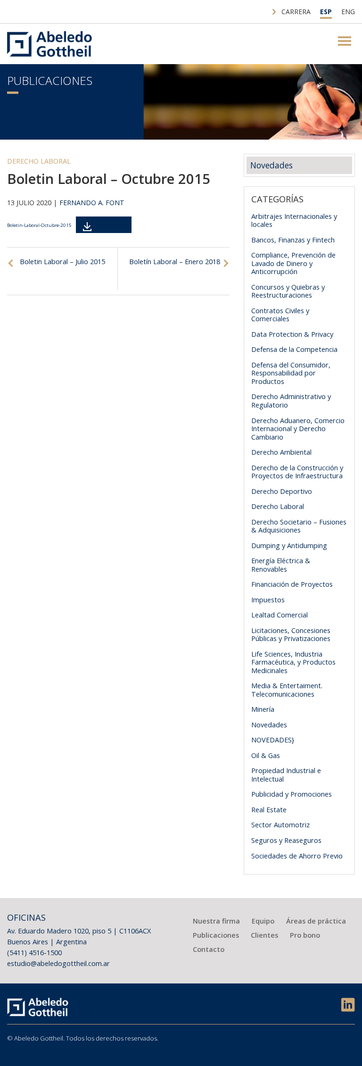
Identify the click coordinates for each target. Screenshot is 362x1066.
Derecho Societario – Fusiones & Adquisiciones (298, 526)
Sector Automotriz (280, 824)
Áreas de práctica (316, 920)
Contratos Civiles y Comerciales (280, 315)
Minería (262, 709)
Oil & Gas (265, 755)
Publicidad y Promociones (291, 794)
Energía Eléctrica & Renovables (280, 565)
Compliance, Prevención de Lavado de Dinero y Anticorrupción (293, 263)
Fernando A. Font (91, 202)
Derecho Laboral (39, 161)
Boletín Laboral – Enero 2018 (174, 261)
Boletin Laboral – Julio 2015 (62, 261)
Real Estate (269, 809)
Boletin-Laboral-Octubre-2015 (39, 225)
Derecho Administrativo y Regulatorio (291, 400)
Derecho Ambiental (281, 452)
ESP (326, 11)
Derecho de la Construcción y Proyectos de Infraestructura (297, 472)
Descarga (109, 224)
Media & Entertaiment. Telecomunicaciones (286, 690)
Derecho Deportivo (281, 491)
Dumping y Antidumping (289, 545)
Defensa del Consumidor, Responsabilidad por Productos (290, 373)
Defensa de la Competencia (294, 349)
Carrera (296, 11)
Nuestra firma (216, 920)
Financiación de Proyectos (292, 584)
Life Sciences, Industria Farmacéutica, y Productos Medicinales (293, 662)
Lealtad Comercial (279, 614)
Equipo (263, 920)
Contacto (208, 949)
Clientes (264, 935)
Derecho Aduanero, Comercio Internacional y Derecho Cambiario (298, 428)
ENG (348, 11)
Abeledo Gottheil (49, 44)
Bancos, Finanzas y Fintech (293, 239)
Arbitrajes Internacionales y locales (294, 220)
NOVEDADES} (272, 739)
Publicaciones (49, 80)
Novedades (271, 165)
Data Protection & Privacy (292, 334)
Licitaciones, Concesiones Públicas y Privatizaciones (290, 634)
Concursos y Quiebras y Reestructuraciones (288, 291)
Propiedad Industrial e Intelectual (286, 774)
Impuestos (268, 599)
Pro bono (305, 935)
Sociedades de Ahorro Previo (297, 855)
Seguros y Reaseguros (286, 840)
